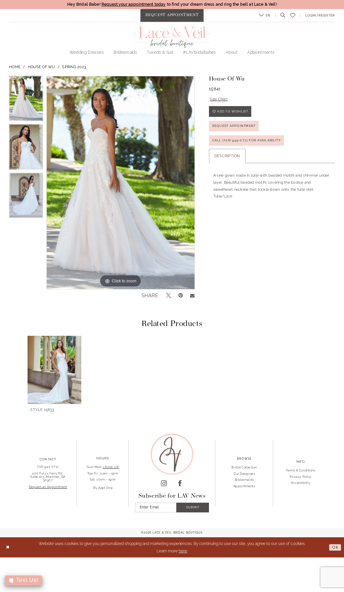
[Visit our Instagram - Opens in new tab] (164, 483)
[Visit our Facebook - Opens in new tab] (180, 483)
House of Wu (41, 67)
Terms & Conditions (300, 470)
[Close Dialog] (7, 547)
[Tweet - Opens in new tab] (168, 295)
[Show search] (281, 15)
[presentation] (54, 370)
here (183, 551)
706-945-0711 (48, 466)
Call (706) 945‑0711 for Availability (246, 140)
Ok (335, 547)
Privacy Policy (301, 477)
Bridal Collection (244, 467)
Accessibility (300, 483)
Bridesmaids (244, 480)
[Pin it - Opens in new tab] (180, 295)
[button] (265, 15)
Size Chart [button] (219, 99)
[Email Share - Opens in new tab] (192, 295)
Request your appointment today (133, 4)
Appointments (244, 486)
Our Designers (244, 473)
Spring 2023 (74, 67)
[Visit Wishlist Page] (293, 15)
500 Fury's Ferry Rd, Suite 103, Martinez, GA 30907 (48, 476)
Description (227, 156)
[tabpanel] (26, 100)
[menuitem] (172, 15)
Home (14, 67)
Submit (193, 507)
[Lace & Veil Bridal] (172, 37)
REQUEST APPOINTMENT (234, 126)
